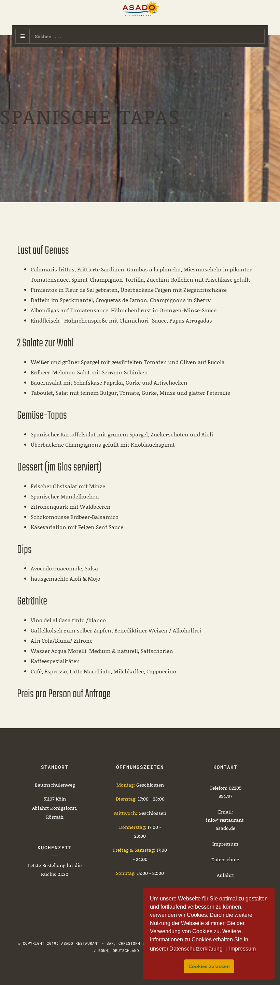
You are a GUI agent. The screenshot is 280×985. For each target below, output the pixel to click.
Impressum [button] (242, 949)
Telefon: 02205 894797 (225, 792)
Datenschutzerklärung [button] (196, 949)
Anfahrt (225, 875)
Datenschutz (225, 859)
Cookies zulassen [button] (209, 966)
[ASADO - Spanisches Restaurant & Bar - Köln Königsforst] (140, 8)
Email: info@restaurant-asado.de (225, 820)
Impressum (225, 843)
